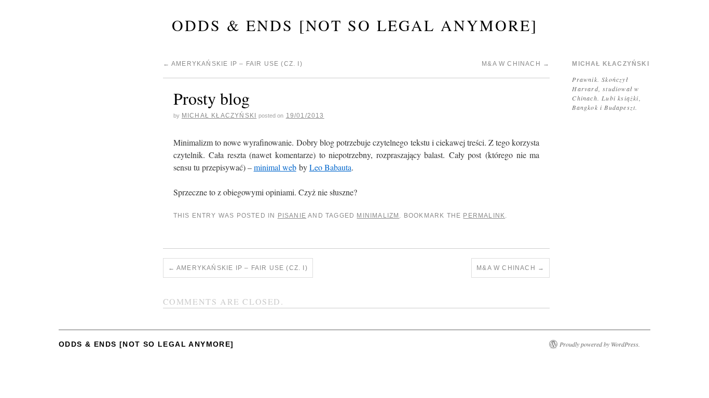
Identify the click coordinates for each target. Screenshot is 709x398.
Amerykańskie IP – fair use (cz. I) (233, 63)
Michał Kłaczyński (219, 115)
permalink (484, 215)
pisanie (292, 215)
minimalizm (378, 215)
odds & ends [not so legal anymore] (355, 25)
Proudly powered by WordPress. (600, 344)
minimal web (275, 167)
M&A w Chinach (516, 63)
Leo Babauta (330, 167)
